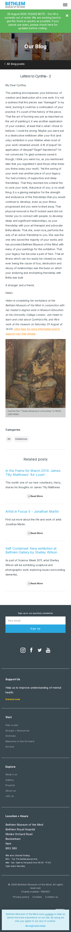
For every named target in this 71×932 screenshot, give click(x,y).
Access (9, 746)
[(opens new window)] (22, 650)
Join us (9, 795)
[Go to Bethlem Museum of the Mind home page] (15, 5)
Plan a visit (11, 725)
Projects (10, 785)
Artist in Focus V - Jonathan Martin (32, 511)
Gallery (9, 779)
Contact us (51, 896)
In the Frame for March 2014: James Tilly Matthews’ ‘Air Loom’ (32, 473)
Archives (10, 735)
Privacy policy (21, 896)
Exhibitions (21, 439)
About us (10, 790)
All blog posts (16, 63)
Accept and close (35, 926)
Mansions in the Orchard (19, 741)
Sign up (35, 628)
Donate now (12, 699)
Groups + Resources (17, 730)
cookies (49, 914)
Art (8, 439)
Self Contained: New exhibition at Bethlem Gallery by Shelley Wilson (31, 550)
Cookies (37, 896)
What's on (11, 774)
